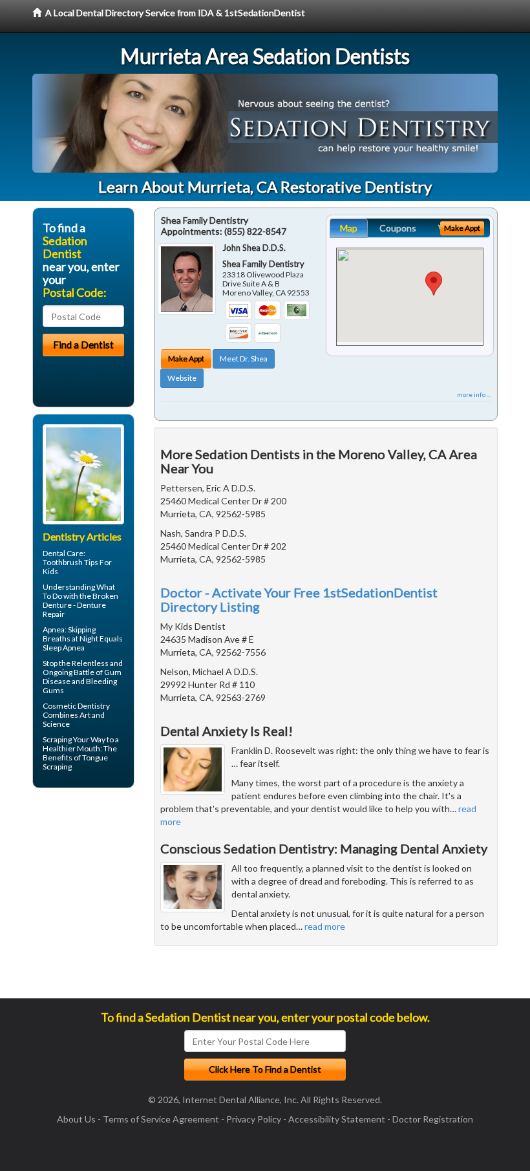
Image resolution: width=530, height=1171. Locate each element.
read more (324, 926)
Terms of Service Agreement (161, 1118)
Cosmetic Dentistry (76, 706)
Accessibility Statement (336, 1118)
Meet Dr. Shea (244, 358)
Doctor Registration (432, 1118)
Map (348, 227)
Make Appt (186, 358)
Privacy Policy (253, 1118)
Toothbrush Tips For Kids (77, 566)
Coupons (397, 227)
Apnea (54, 629)
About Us (76, 1118)
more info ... (474, 394)
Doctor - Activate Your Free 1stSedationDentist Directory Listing (299, 599)
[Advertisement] (98, 898)
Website (181, 378)
